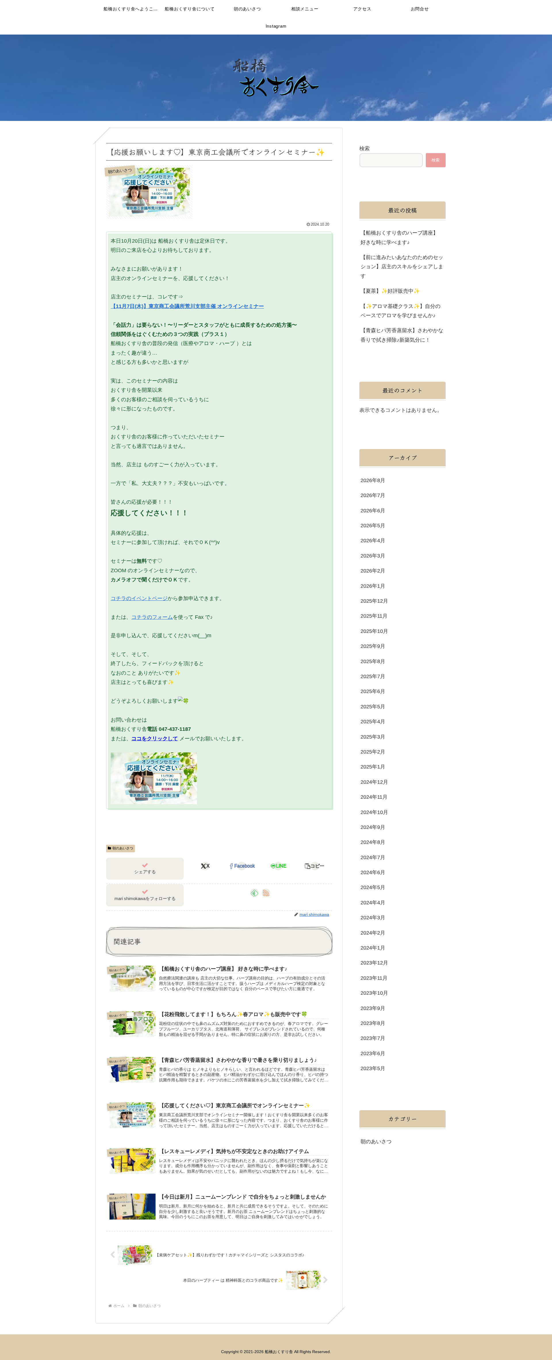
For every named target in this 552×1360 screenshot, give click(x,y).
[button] (315, 866)
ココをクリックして (154, 738)
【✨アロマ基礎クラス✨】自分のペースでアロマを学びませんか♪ (400, 310)
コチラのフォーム (152, 617)
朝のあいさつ (122, 848)
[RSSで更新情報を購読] (266, 893)
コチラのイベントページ (139, 598)
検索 (364, 148)
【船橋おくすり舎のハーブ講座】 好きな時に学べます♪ (399, 237)
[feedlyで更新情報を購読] (254, 893)
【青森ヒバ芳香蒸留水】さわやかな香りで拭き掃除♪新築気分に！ (402, 335)
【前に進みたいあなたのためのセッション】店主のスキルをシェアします (402, 266)
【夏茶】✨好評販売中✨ (390, 291)
